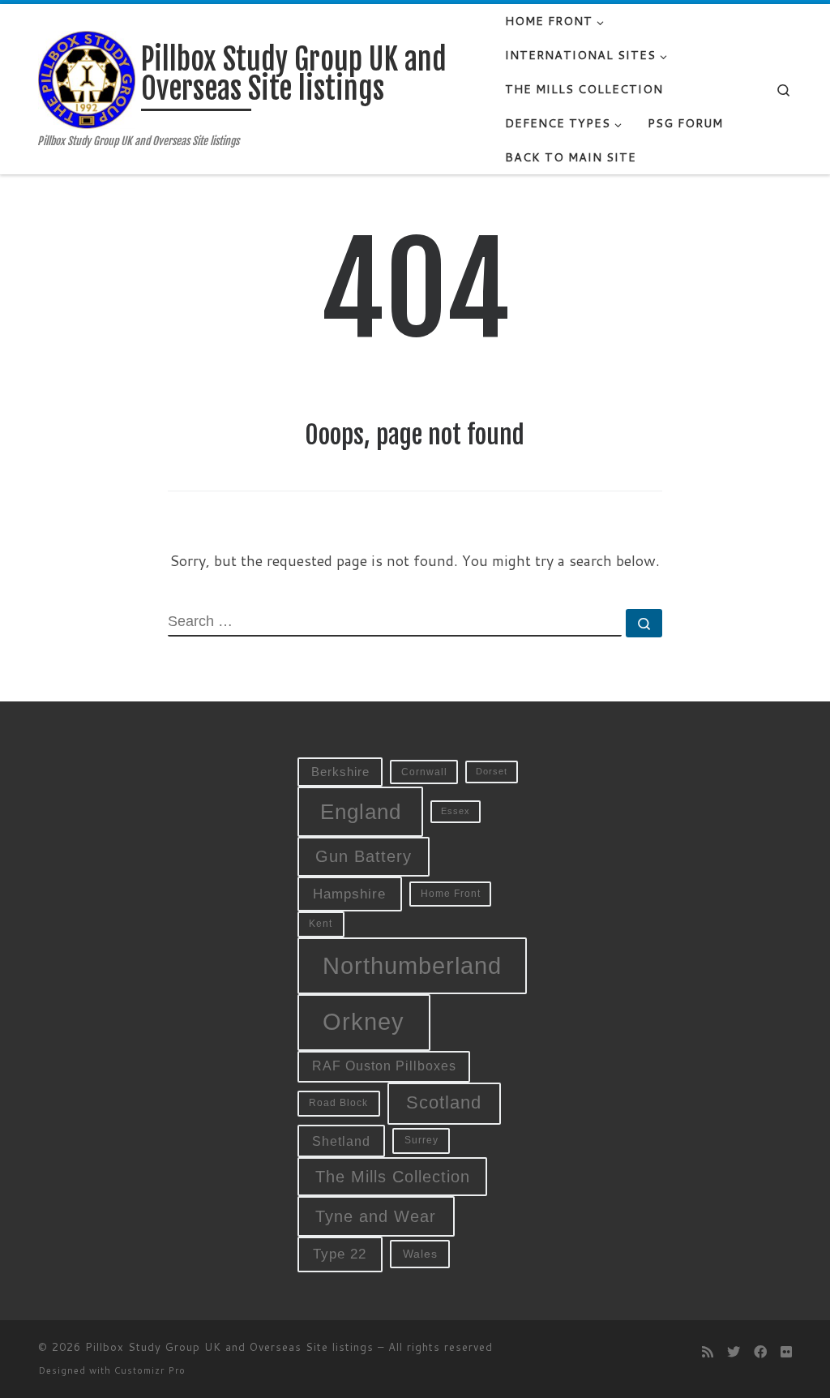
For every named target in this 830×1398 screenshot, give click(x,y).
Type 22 (339, 1254)
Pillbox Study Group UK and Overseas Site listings (229, 1347)
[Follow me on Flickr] (786, 1351)
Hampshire (349, 894)
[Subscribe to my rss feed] (707, 1351)
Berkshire (340, 771)
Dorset (491, 771)
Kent (320, 923)
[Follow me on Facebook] (760, 1351)
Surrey (421, 1140)
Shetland (341, 1141)
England (360, 811)
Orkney (363, 1021)
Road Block (338, 1103)
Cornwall (424, 771)
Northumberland (412, 966)
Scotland (443, 1102)
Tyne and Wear (375, 1216)
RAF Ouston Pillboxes (384, 1066)
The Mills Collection (392, 1177)
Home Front (451, 893)
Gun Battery (363, 856)
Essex (455, 811)
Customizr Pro (150, 1370)
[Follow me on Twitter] (733, 1351)
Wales (420, 1254)
